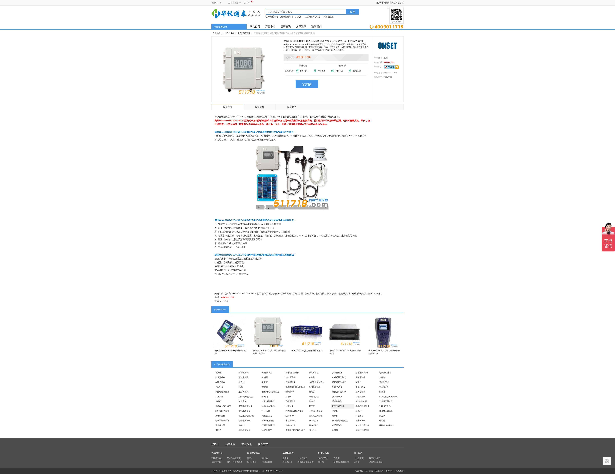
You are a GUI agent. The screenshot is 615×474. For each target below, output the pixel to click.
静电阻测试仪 (244, 430)
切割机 (218, 430)
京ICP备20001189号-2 (272, 471)
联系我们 (316, 26)
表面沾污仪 (287, 462)
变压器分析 (384, 387)
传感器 (265, 377)
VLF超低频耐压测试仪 (388, 396)
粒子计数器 (252, 462)
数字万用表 (243, 392)
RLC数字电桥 (361, 401)
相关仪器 (342, 65)
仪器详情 (227, 107)
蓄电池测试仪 (244, 411)
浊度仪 (321, 462)
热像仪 (382, 392)
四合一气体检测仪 (234, 462)
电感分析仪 (267, 430)
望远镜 (265, 396)
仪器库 (215, 444)
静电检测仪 (314, 372)
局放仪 (288, 396)
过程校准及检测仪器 (294, 411)
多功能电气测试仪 (223, 406)
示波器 (218, 372)
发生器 (312, 377)
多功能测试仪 (314, 387)
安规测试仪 (243, 377)
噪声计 (250, 458)
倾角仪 (358, 382)
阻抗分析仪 (290, 425)
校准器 (312, 392)
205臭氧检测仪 (286, 17)
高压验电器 (220, 425)
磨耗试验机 (220, 416)
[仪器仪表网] (228, 13)
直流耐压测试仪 (386, 411)
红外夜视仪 (290, 416)
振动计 (242, 425)
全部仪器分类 (220, 27)
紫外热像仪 (337, 401)
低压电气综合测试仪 (270, 392)
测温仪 (312, 401)
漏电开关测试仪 (362, 406)
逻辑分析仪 (360, 387)
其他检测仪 (360, 396)
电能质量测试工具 (316, 382)
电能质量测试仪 (269, 401)
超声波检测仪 (385, 372)
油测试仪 (289, 406)
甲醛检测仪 (216, 458)
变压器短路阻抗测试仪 (295, 430)
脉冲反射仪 (314, 425)
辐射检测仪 (288, 453)
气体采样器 (267, 462)
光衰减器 (359, 416)
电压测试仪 (267, 416)
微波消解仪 (337, 425)
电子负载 (266, 411)
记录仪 (335, 416)
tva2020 (298, 17)
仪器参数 (259, 107)
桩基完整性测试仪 (386, 425)
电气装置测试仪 (222, 420)
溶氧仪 (336, 458)
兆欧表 (265, 387)
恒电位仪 (313, 430)
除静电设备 (243, 372)
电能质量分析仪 (339, 377)
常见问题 (303, 65)
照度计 (382, 416)
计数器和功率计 (339, 392)
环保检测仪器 (253, 453)
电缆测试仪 (337, 387)
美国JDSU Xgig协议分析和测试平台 (307, 350)
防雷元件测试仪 (269, 425)
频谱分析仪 (337, 372)
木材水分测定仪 (362, 425)
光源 (241, 387)
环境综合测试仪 (315, 411)
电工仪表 (230, 33)
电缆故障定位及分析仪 (295, 387)
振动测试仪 (337, 396)
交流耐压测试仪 (386, 401)
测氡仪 (285, 458)
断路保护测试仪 (339, 382)
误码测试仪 (290, 401)
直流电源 (219, 387)
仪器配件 (291, 107)
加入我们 (389, 471)
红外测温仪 (290, 377)
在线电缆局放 (268, 420)
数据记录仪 (314, 396)
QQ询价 (307, 84)
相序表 (312, 406)
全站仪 (335, 411)
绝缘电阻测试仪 (292, 372)
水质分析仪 (323, 453)
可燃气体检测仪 (233, 458)
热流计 (358, 411)
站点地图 (359, 471)
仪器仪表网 (216, 3)
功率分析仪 (220, 382)
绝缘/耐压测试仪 (246, 396)
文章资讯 (301, 26)
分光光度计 (323, 458)
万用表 (382, 377)
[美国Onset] (387, 45)
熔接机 (218, 401)
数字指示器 (314, 420)
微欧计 (242, 382)
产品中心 (270, 26)
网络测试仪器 (244, 33)
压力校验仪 (360, 392)
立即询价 (386, 26)
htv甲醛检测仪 (272, 17)
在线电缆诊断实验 (246, 416)
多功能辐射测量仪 (305, 462)
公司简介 (247, 3)
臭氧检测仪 (216, 462)
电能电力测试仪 (269, 406)
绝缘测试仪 (290, 392)
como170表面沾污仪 (312, 17)
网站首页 (255, 26)
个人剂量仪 (303, 458)
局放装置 (219, 396)
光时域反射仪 (385, 406)
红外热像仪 (267, 372)
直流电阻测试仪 (245, 406)
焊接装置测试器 (362, 430)
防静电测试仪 (244, 420)
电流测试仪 (220, 377)
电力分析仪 (360, 420)
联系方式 (263, 444)
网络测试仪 (360, 377)
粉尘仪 (265, 458)
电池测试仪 (290, 420)
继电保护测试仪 (222, 411)
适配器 (382, 420)
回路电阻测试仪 (315, 416)
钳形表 (265, 382)
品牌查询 (286, 26)
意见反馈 (399, 471)
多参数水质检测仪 (341, 462)
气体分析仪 (217, 453)
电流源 (335, 430)
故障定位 (242, 401)
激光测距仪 (384, 382)
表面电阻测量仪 (222, 392)
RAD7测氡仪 (328, 17)
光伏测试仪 (290, 382)
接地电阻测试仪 (362, 372)
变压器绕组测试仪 (340, 420)
